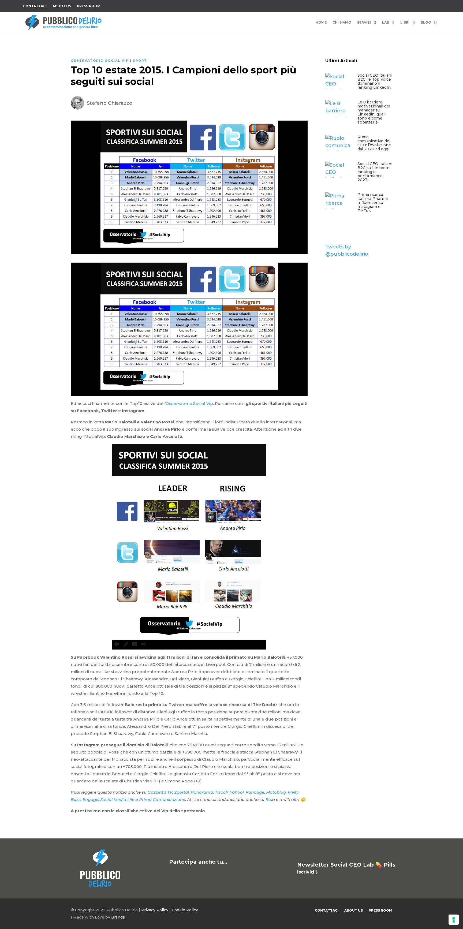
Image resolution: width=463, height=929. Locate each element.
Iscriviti (305, 872)
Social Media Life (117, 799)
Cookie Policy (185, 910)
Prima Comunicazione (162, 799)
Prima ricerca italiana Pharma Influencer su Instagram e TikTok (372, 202)
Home (321, 22)
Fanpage (255, 792)
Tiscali (221, 792)
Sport (140, 60)
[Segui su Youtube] (414, 5)
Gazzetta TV (160, 792)
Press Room (88, 6)
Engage (90, 799)
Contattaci (35, 6)
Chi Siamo (342, 22)
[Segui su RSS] (435, 5)
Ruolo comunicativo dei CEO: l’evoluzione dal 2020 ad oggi (374, 143)
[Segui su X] (393, 5)
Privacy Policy (154, 910)
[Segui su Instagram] (403, 5)
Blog (426, 22)
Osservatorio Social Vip (100, 60)
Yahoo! (237, 792)
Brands (118, 917)
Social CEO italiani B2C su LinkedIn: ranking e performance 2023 (374, 171)
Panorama (202, 792)
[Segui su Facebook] (382, 5)
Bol (269, 799)
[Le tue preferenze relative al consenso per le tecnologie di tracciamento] (454, 920)
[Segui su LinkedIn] (425, 5)
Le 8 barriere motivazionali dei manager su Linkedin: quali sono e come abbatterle (373, 112)
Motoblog (276, 792)
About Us (62, 6)
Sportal (181, 792)
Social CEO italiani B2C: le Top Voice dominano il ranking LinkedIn (374, 81)
